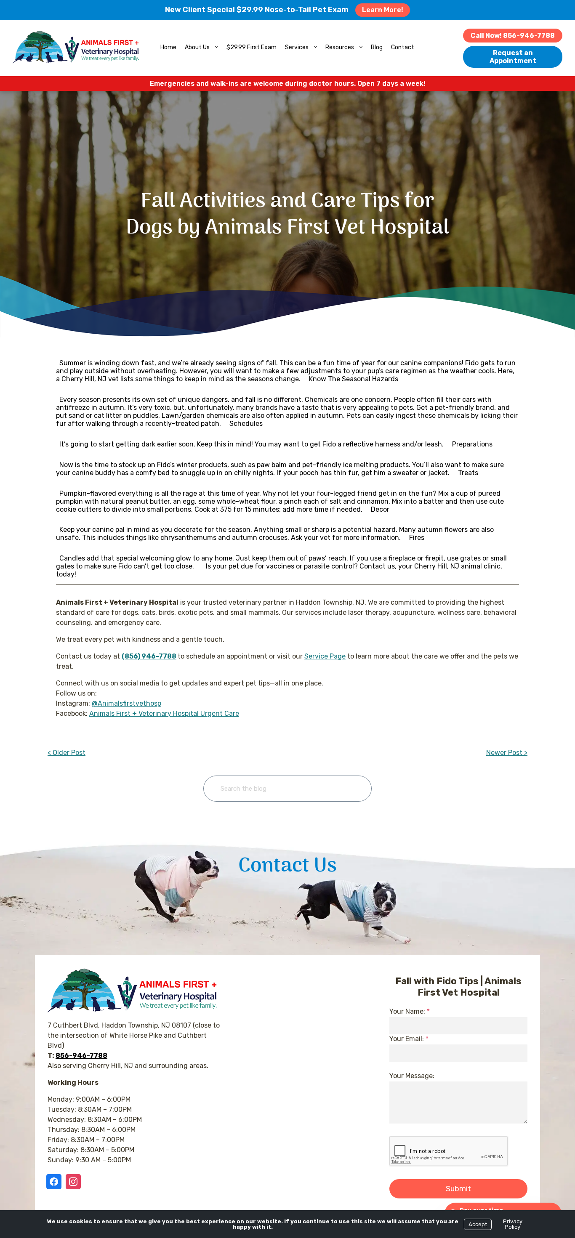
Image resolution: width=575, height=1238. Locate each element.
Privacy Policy (512, 1224)
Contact (402, 47)
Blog (377, 47)
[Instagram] (73, 1181)
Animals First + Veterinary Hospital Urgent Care (164, 713)
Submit (458, 1188)
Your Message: (411, 1076)
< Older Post (66, 753)
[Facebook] (56, 1181)
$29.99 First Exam (251, 47)
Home (168, 47)
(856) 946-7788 (149, 656)
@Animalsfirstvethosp (126, 703)
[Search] (352, 788)
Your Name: (409, 1011)
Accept (478, 1224)
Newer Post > (506, 753)
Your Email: (409, 1039)
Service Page (325, 656)
